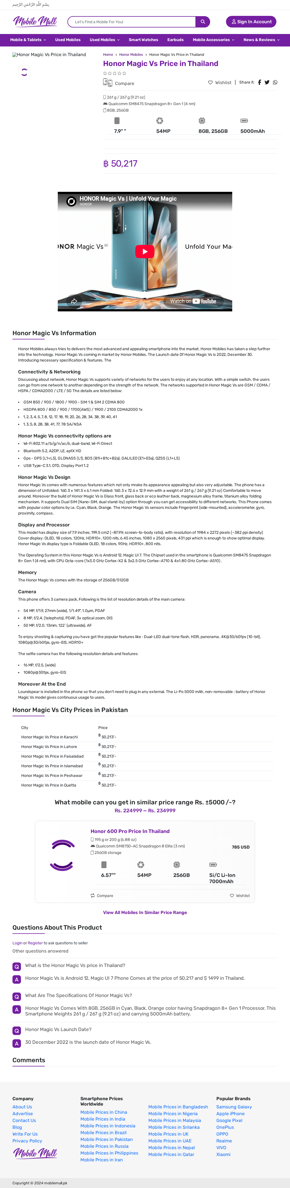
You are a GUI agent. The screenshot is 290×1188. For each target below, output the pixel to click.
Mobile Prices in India (102, 1119)
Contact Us (24, 1120)
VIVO (221, 1148)
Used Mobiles (68, 39)
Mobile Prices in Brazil (103, 1132)
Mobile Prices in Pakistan (106, 1139)
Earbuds (175, 39)
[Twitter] (267, 82)
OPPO (222, 1134)
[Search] (203, 21)
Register (35, 943)
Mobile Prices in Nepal (171, 1148)
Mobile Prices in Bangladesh (178, 1107)
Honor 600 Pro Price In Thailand (130, 831)
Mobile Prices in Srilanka (174, 1127)
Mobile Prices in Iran (101, 1160)
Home (108, 54)
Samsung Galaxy (234, 1107)
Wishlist (222, 82)
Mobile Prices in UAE (170, 1141)
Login (17, 943)
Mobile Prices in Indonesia (107, 1126)
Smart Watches (143, 39)
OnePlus (225, 1127)
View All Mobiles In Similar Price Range (145, 912)
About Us (22, 1107)
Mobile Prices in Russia (104, 1146)
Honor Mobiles (131, 54)
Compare (124, 83)
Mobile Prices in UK (168, 1134)
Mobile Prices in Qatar (171, 1154)
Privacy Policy (27, 1141)
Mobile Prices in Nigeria (173, 1114)
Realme (224, 1141)
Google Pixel (229, 1120)
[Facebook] (259, 82)
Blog (17, 1127)
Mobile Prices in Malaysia (174, 1120)
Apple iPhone (230, 1114)
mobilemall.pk (55, 1183)
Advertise (22, 1114)
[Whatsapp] (275, 82)
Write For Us (25, 1134)
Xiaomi (223, 1154)
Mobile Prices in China (103, 1112)
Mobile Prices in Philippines (109, 1153)
